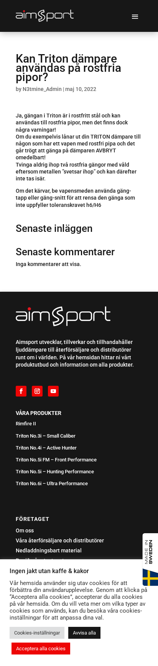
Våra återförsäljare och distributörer (60, 540)
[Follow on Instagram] (37, 391)
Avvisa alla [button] (84, 633)
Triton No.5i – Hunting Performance (55, 471)
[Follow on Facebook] (21, 391)
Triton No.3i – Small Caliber (46, 436)
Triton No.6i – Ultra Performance (52, 483)
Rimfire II (26, 423)
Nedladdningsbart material (49, 550)
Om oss (25, 530)
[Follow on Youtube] (53, 391)
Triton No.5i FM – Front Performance (56, 460)
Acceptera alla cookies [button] (41, 648)
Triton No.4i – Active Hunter (46, 448)
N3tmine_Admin (42, 89)
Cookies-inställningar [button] (37, 633)
